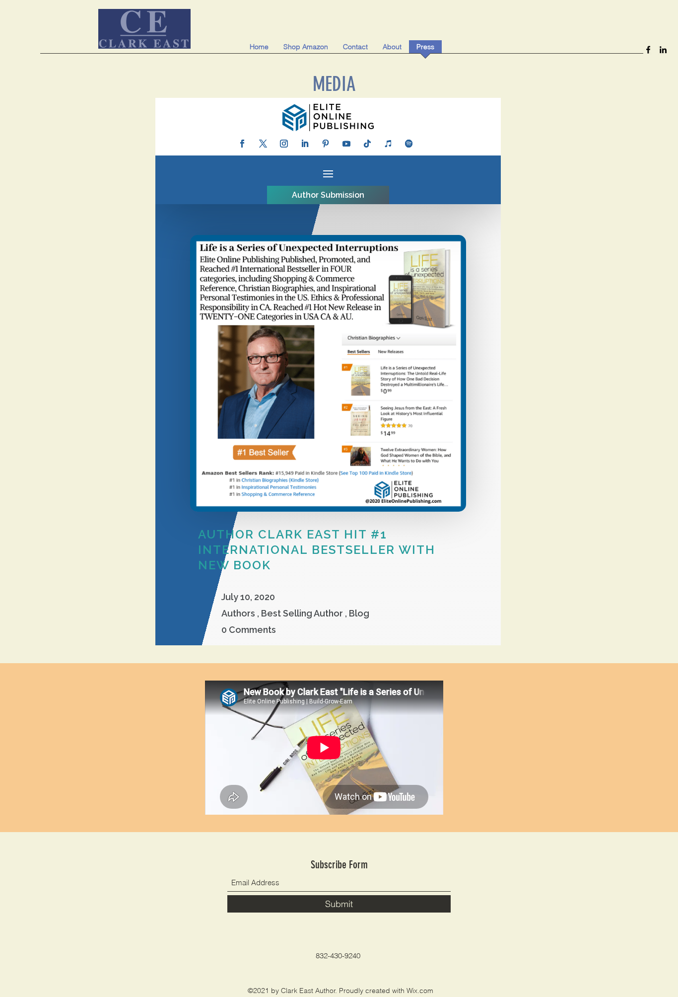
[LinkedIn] (663, 50)
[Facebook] (648, 50)
